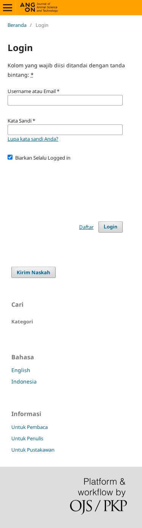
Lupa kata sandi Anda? (33, 138)
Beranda (17, 25)
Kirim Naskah (33, 272)
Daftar (86, 227)
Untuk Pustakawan (33, 449)
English (20, 370)
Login (110, 227)
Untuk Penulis (27, 438)
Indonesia (24, 381)
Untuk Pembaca (29, 427)
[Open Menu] (7, 7)
